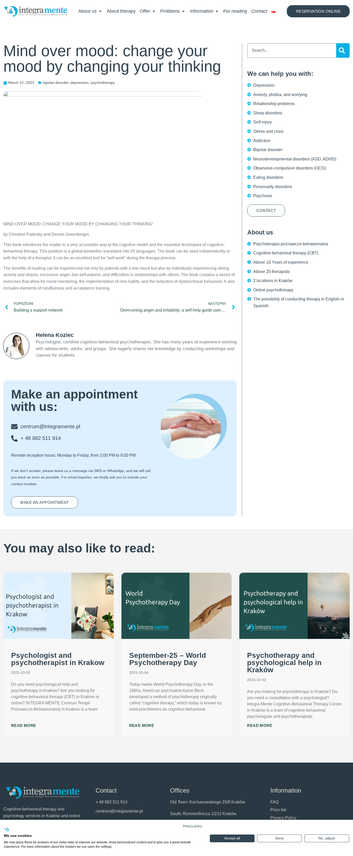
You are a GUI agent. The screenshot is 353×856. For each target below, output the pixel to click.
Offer (145, 11)
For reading (235, 11)
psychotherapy (103, 82)
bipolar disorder (55, 82)
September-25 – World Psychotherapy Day (167, 659)
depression (80, 82)
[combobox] (291, 50)
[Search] (343, 50)
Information (201, 11)
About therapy (121, 11)
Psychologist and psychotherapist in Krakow (57, 659)
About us (87, 11)
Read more (23, 725)
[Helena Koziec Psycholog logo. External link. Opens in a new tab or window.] (6, 830)
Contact (259, 11)
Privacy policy (192, 826)
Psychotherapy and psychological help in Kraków (284, 662)
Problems (170, 11)
